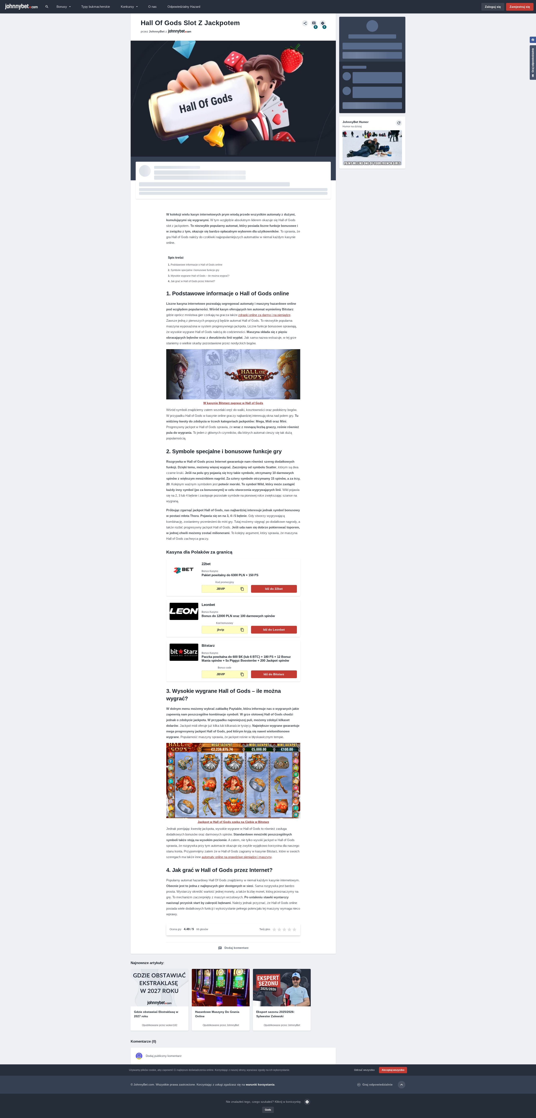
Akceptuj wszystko (393, 1070)
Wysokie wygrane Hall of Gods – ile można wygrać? (200, 275)
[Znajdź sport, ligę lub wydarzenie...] (47, 6)
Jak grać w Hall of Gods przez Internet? (193, 281)
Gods (268, 1109)
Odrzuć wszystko (364, 1070)
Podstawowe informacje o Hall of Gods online (196, 264)
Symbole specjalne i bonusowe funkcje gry (195, 270)
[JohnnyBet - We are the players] (21, 6)
